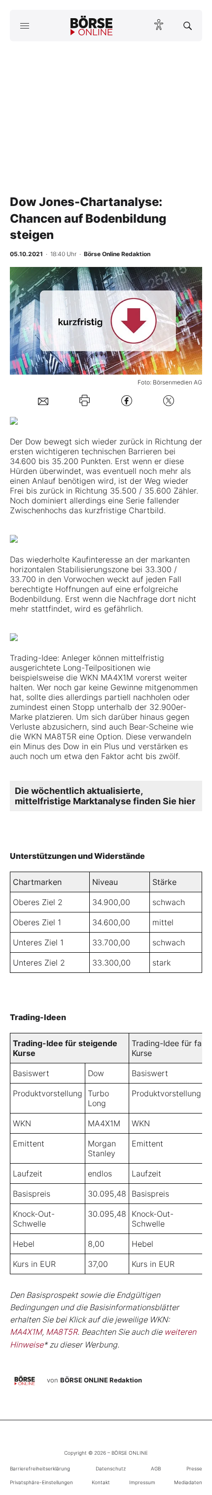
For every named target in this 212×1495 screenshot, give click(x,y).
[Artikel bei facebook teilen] (126, 400)
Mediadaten (188, 1482)
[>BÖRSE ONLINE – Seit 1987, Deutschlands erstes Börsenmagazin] (92, 25)
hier (186, 801)
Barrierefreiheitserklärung (40, 1468)
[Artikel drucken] (84, 400)
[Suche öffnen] (187, 25)
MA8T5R (61, 1332)
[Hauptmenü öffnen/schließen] (24, 25)
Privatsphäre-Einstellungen (41, 1482)
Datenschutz (111, 1468)
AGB (156, 1468)
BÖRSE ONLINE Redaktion (101, 1380)
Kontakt (101, 1482)
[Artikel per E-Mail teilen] (43, 400)
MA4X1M (104, 1123)
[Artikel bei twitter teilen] (168, 400)
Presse (194, 1468)
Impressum (142, 1482)
